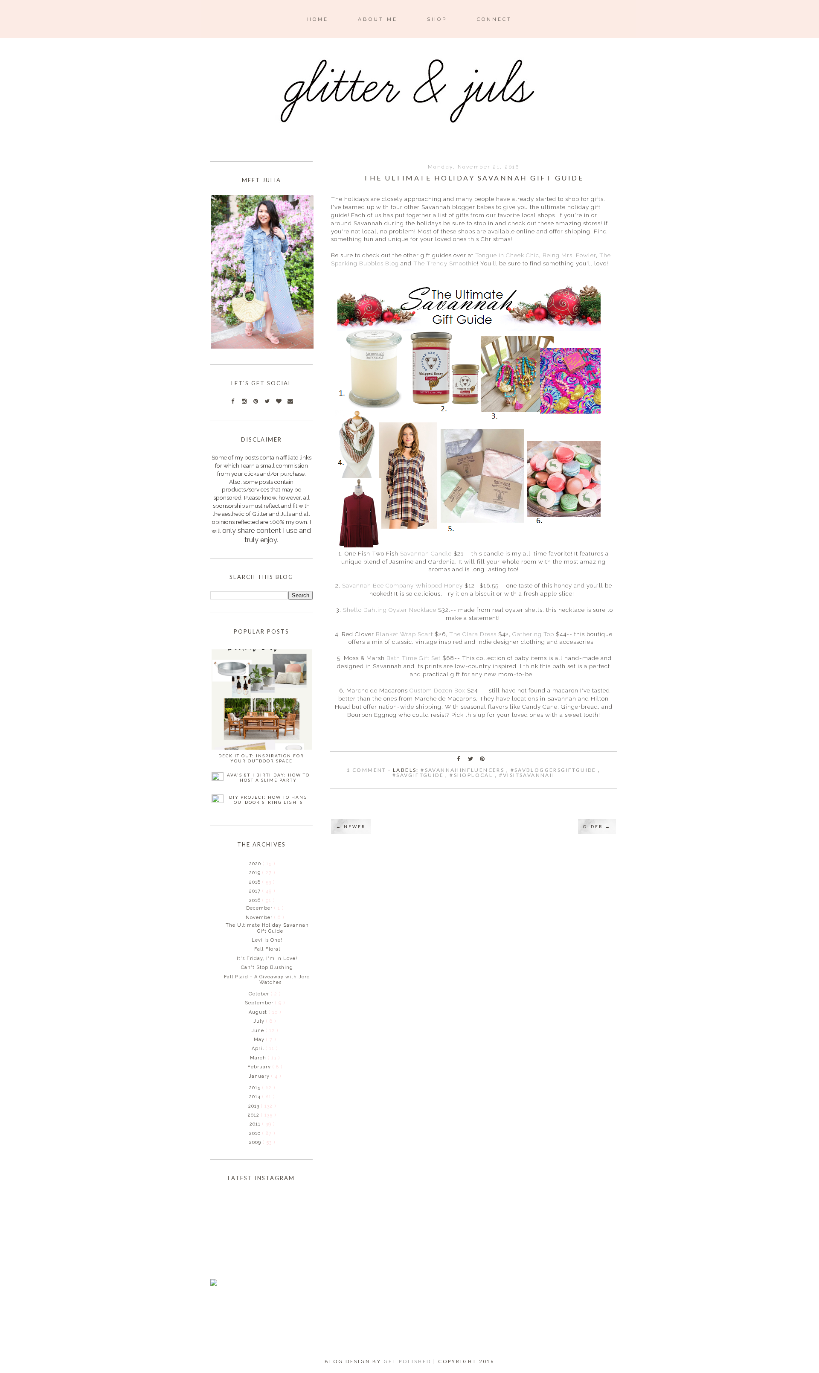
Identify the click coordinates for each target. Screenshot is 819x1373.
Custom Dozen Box (437, 690)
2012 (254, 1115)
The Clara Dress (473, 634)
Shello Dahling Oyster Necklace (389, 609)
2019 (255, 873)
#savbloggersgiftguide (554, 770)
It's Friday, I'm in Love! (267, 958)
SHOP (437, 19)
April (259, 1048)
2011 (256, 1124)
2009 (256, 1142)
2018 (255, 882)
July (259, 1021)
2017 (255, 891)
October (260, 994)
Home (317, 19)
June (258, 1030)
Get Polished (408, 1361)
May (260, 1039)
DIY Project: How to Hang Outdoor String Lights (268, 799)
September (260, 1003)
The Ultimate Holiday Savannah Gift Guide (473, 178)
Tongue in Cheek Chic (507, 255)
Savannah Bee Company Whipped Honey (402, 585)
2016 (255, 900)
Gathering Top (533, 634)
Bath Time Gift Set (413, 658)
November (260, 917)
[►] (248, 863)
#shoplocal (472, 775)
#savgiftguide (419, 775)
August (259, 1012)
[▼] (248, 900)
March (259, 1058)
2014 (255, 1097)
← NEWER (351, 826)
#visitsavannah (527, 775)
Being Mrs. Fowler (569, 255)
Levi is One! (267, 940)
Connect (494, 19)
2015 (255, 1088)
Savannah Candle (426, 553)
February (260, 1067)
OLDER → (597, 826)
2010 (255, 1133)
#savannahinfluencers (463, 770)
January (260, 1076)
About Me (378, 19)
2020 (256, 864)
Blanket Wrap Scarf (404, 634)
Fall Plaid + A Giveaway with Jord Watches (267, 979)
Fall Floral (267, 949)
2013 (254, 1106)
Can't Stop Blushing (267, 967)
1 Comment (367, 770)
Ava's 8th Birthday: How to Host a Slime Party (268, 777)
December (260, 908)
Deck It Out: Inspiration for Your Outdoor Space (261, 758)
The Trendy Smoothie (445, 263)
